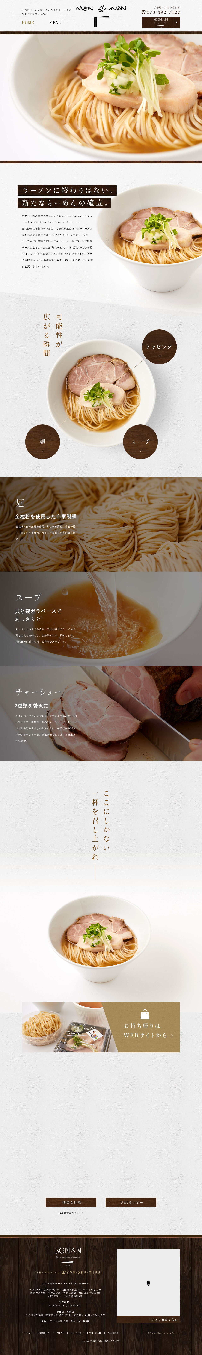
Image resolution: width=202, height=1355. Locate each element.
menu (61, 1333)
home (28, 1333)
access (113, 1333)
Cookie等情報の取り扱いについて (101, 1341)
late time (94, 1333)
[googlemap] (148, 1319)
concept (45, 1333)
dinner (76, 1333)
